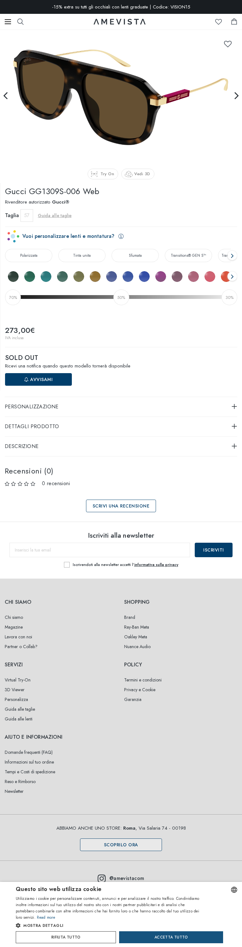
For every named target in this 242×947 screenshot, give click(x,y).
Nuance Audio (137, 646)
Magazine (14, 627)
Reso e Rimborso (20, 781)
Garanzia (132, 699)
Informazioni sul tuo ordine (29, 762)
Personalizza (16, 699)
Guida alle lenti (18, 719)
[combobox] (234, 890)
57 (27, 215)
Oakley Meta (135, 637)
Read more (46, 917)
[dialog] (121, 914)
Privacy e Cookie (139, 689)
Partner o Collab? (21, 646)
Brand (129, 617)
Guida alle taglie (20, 709)
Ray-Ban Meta (136, 627)
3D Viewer (15, 689)
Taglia (12, 215)
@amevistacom (126, 878)
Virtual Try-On (18, 680)
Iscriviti (213, 550)
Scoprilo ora (121, 845)
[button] (109, 925)
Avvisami (41, 379)
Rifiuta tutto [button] (65, 937)
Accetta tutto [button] (171, 937)
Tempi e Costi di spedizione (30, 772)
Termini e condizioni (143, 680)
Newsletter (14, 791)
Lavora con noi (18, 637)
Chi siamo (14, 617)
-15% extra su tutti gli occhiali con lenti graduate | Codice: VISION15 (121, 6)
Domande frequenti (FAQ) (29, 752)
